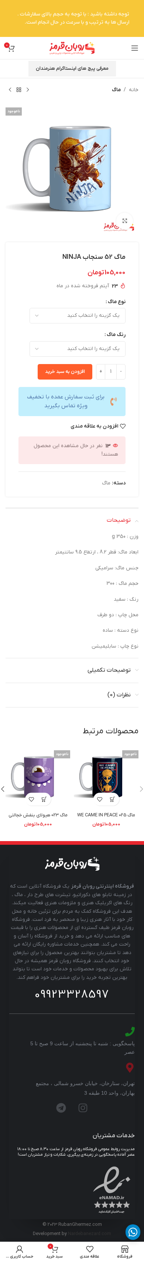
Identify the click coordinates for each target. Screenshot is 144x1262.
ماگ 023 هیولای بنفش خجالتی (38, 815)
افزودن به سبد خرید (65, 371)
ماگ (116, 89)
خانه (133, 89)
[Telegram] (61, 1108)
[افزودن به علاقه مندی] (99, 799)
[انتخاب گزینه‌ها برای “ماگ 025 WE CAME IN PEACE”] (112, 799)
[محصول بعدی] (10, 90)
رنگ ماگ (116, 334)
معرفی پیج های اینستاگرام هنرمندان (72, 68)
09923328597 (72, 994)
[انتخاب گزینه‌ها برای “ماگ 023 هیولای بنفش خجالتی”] (44, 799)
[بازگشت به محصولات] (18, 90)
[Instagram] (83, 1108)
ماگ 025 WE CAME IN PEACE (106, 815)
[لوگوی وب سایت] (72, 47)
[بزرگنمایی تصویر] (124, 221)
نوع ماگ (117, 301)
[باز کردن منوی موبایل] (134, 48)
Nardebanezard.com (89, 1234)
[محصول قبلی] (27, 90)
